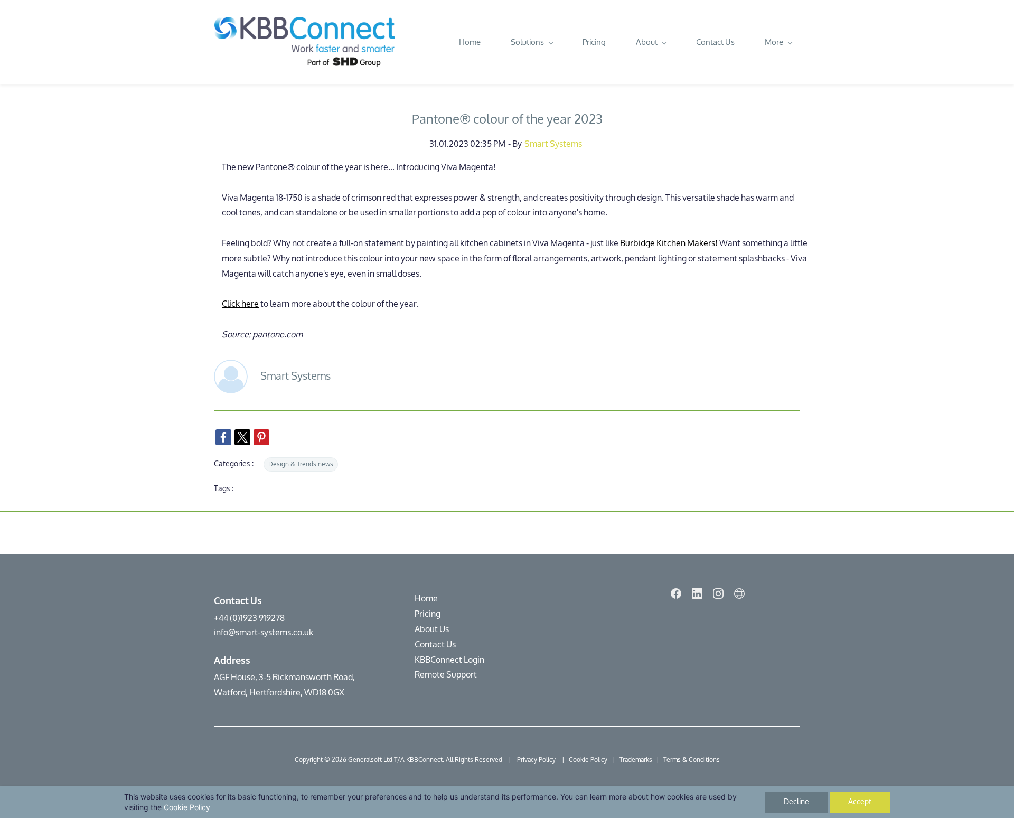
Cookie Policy (187, 807)
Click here (240, 303)
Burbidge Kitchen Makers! (669, 243)
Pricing (427, 613)
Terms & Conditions (691, 760)
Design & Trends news (300, 464)
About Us (432, 629)
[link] (223, 437)
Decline (796, 802)
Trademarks (635, 760)
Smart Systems (553, 143)
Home (426, 598)
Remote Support (446, 674)
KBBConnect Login (449, 659)
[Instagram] (718, 593)
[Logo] (304, 42)
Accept (859, 802)
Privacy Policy (537, 760)
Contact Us (435, 644)
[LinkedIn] (697, 593)
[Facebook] (676, 593)
